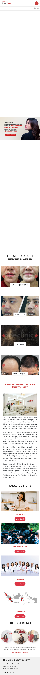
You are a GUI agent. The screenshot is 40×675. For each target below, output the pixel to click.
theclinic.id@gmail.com (11, 668)
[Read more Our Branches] (20, 598)
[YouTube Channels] (17, 663)
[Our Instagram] (7, 663)
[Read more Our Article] (20, 501)
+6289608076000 (10, 666)
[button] (37, 3)
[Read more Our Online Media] (20, 533)
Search (36, 8)
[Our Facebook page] (4, 663)
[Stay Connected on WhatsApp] (12, 663)
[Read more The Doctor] (20, 565)
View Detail (20, 519)
